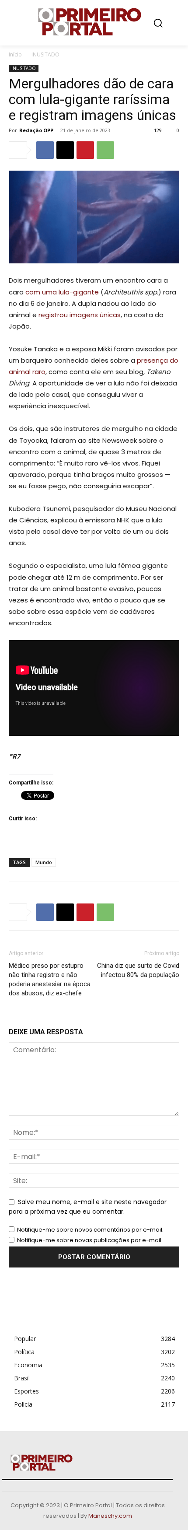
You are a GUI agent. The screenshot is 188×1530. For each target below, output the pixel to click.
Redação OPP (36, 130)
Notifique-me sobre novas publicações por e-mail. (90, 1240)
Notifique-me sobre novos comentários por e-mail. (90, 1229)
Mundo (43, 862)
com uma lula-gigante (62, 292)
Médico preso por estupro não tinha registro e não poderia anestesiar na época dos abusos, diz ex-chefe (50, 979)
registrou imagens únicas (79, 314)
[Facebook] (45, 150)
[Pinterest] (85, 150)
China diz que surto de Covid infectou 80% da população (138, 970)
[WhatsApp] (105, 150)
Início (15, 54)
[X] (65, 150)
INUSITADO (45, 54)
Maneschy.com (110, 1516)
